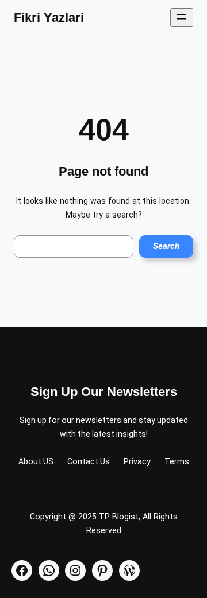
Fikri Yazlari (49, 17)
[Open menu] (181, 17)
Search (166, 246)
